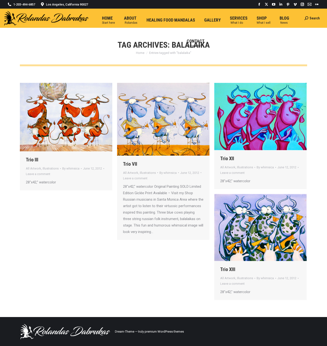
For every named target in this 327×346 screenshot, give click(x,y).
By (70, 168)
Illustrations (51, 168)
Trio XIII (227, 269)
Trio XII (227, 158)
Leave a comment (38, 174)
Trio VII (130, 164)
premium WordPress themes (164, 331)
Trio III (32, 160)
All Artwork (33, 168)
